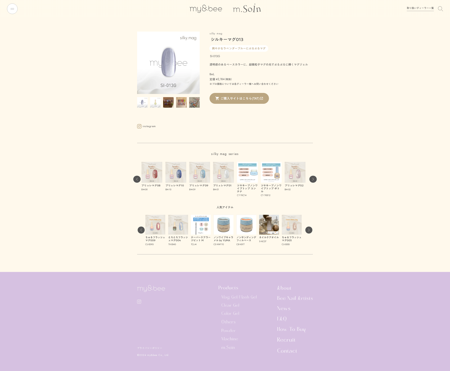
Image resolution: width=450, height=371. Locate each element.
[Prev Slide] (137, 179)
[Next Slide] (313, 179)
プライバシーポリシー (149, 348)
